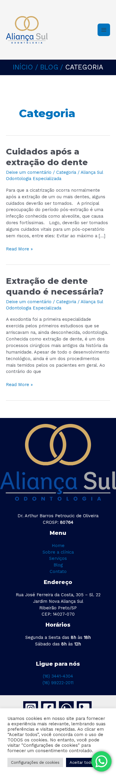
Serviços (58, 558)
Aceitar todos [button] (82, 762)
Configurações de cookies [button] (35, 762)
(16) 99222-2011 (58, 682)
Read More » (19, 249)
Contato (58, 571)
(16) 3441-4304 (58, 676)
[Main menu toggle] (104, 30)
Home (58, 545)
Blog (58, 565)
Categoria (66, 172)
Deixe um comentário (28, 172)
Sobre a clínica (58, 552)
